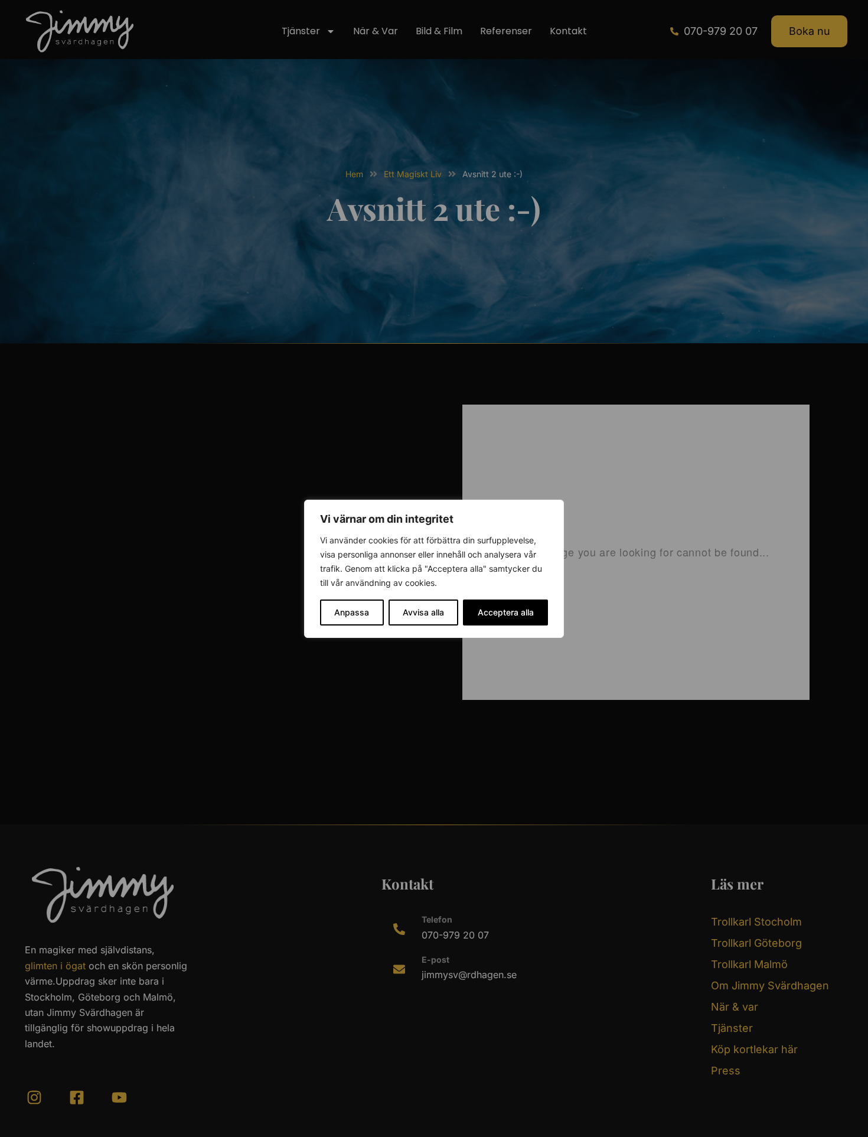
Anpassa (351, 612)
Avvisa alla (423, 612)
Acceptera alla (506, 612)
